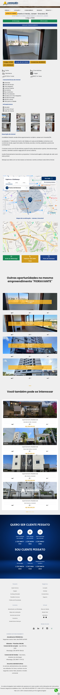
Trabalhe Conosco (15, 597)
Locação (17, 10)
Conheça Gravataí (15, 594)
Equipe (15, 591)
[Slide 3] (33, 512)
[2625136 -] (20, 127)
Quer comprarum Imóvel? (20, 537)
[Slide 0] (30, 386)
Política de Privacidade (15, 600)
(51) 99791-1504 (18, 650)
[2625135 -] (6, 127)
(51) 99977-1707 (18, 659)
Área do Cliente (11, 13)
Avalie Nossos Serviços (15, 621)
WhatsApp (20, 563)
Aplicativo (45, 615)
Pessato (48, 10)
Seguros (39, 10)
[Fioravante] (30, 310)
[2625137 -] (35, 127)
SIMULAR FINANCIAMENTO (30, 25)
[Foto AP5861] (30, 44)
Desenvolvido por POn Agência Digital (35, 690)
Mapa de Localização (15, 612)
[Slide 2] (30, 512)
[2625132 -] (35, 117)
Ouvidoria (15, 618)
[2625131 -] (20, 117)
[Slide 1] (27, 512)
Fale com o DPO (18, 690)
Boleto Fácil (45, 612)
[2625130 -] (49, 127)
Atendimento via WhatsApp (15, 609)
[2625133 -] (49, 117)
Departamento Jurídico (40, 562)
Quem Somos (15, 588)
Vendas (7, 10)
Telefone (30, 563)
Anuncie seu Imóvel (15, 615)
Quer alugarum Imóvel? (30, 537)
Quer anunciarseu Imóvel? (40, 537)
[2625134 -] (6, 117)
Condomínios (29, 10)
